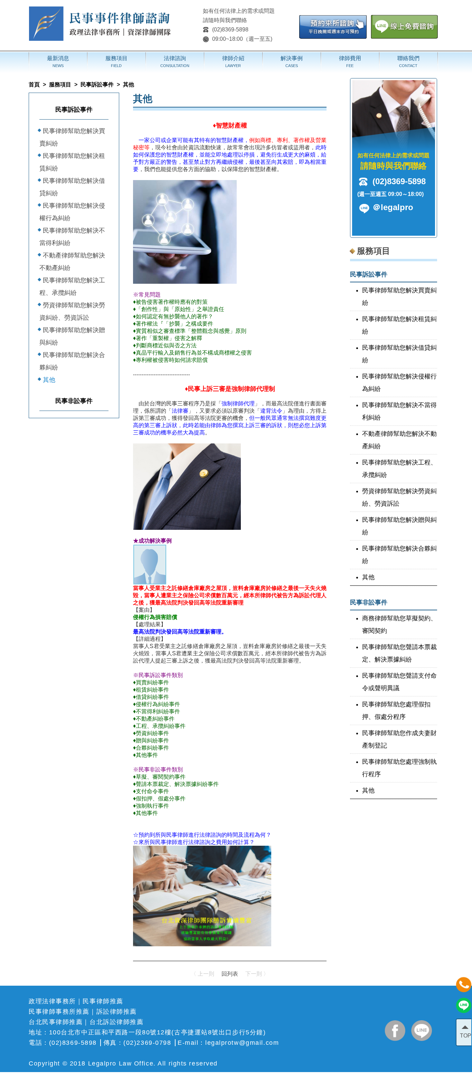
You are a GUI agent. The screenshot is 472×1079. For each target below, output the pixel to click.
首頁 (34, 84)
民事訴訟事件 (97, 84)
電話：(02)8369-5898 (63, 1042)
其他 (49, 379)
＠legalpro (392, 207)
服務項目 (60, 84)
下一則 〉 (257, 974)
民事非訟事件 (74, 400)
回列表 (229, 974)
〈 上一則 (202, 974)
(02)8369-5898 (230, 29)
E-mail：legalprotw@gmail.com (228, 1042)
